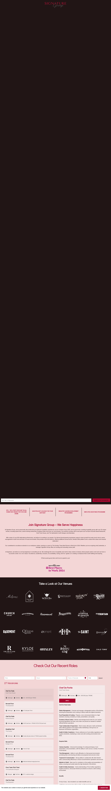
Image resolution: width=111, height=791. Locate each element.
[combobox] (5, 678)
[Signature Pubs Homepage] (55, 5)
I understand (104, 787)
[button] (12, 596)
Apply (67, 700)
